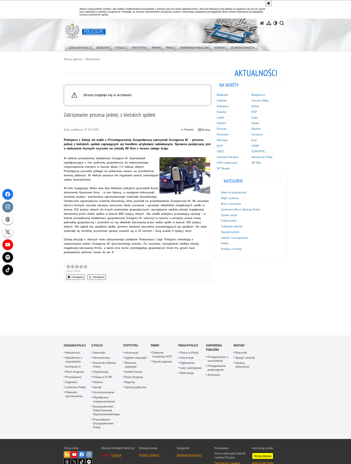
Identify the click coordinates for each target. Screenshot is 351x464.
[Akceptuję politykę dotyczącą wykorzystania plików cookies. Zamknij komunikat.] (268, 3)
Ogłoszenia (187, 363)
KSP (254, 111)
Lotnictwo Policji (75, 387)
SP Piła (256, 162)
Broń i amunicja (231, 203)
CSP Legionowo (227, 162)
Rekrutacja (187, 373)
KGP (220, 145)
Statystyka (130, 345)
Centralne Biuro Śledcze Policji (240, 209)
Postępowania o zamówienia (218, 359)
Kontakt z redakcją (149, 455)
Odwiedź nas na (74, 455)
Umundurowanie (103, 392)
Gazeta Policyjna (227, 157)
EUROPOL (258, 151)
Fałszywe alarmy (232, 226)
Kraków (221, 111)
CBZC (220, 151)
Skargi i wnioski (245, 357)
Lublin (220, 117)
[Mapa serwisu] (268, 23)
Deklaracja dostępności (189, 455)
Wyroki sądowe (162, 362)
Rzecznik (241, 352)
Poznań (221, 128)
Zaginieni (71, 382)
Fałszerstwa (228, 220)
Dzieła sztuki (229, 215)
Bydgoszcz (258, 94)
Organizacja (100, 372)
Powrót (188, 129)
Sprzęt (97, 387)
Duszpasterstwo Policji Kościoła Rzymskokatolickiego (106, 410)
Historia (98, 382)
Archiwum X (73, 367)
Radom (256, 128)
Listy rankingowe (191, 368)
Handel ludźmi (230, 232)
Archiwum (214, 375)
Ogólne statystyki (136, 357)
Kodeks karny (133, 372)
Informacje (131, 352)
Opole (255, 123)
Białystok (222, 94)
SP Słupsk (223, 168)
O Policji (97, 345)
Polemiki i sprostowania (73, 394)
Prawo (155, 345)
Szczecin (257, 134)
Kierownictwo (101, 357)
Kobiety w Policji (231, 249)
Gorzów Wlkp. (260, 100)
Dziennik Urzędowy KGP (162, 354)
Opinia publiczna (135, 387)
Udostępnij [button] (77, 277)
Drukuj (206, 129)
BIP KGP (117, 456)
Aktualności (93, 59)
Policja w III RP (102, 377)
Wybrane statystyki (130, 365)
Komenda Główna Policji (104, 365)
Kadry (225, 243)
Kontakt (239, 345)
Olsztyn (221, 123)
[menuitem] (80, 46)
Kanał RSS (67, 455)
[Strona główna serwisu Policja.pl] (262, 23)
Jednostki (99, 352)
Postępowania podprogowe (217, 368)
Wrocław (222, 140)
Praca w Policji (188, 345)
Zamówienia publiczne (214, 347)
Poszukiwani (73, 377)
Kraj (254, 140)
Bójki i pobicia (229, 198)
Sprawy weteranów (242, 365)
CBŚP (255, 145)
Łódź (254, 117)
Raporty (130, 382)
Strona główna (73, 59)
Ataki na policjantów (233, 192)
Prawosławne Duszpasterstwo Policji (103, 423)
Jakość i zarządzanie (234, 237)
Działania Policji (75, 345)
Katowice (222, 106)
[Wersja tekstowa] (275, 23)
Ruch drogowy (74, 372)
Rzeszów (222, 134)
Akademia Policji (261, 157)
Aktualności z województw (73, 359)
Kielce (255, 106)
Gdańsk (222, 100)
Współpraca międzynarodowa (104, 399)
